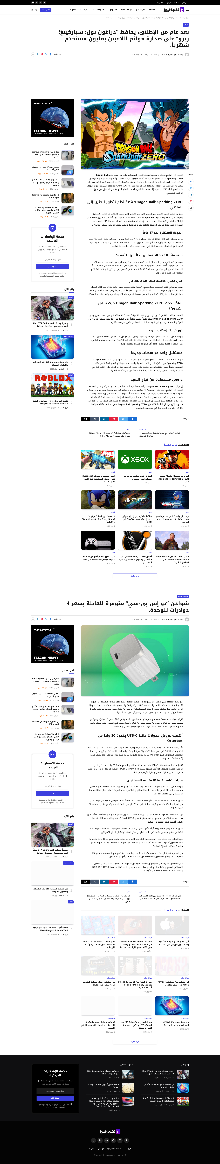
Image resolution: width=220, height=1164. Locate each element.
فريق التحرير (172, 54)
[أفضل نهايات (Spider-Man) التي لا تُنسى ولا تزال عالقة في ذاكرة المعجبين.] (135, 540)
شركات (85, 9)
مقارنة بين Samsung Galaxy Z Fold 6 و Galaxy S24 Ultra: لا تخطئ (45, 154)
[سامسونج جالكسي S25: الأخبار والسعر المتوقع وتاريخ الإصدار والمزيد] (67, 183)
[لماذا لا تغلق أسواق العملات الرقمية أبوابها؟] (128, 1088)
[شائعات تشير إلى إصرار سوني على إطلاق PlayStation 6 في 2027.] (135, 499)
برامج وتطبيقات (99, 9)
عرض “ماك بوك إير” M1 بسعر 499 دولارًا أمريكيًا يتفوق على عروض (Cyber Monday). (109, 434)
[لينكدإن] (38, 54)
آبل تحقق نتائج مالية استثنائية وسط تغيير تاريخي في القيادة (174, 943)
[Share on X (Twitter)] (46, 54)
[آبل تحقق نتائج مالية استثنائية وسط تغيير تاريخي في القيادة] (172, 925)
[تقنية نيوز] (173, 10)
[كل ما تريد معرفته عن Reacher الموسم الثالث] (67, 198)
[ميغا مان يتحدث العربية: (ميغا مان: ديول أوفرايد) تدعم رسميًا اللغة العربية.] (172, 499)
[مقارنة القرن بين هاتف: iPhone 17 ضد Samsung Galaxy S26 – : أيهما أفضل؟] (135, 965)
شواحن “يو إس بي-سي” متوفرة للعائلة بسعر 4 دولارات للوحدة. (160, 434)
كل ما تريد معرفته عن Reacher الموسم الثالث (45, 196)
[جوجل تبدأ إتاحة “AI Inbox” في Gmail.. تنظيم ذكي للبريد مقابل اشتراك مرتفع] (135, 1005)
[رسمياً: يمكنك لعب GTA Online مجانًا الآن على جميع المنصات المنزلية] (52, 308)
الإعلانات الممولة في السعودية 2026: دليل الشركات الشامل (103, 1072)
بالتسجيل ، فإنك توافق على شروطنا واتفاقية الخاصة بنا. (52, 274)
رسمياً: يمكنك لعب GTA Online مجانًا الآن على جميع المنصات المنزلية (50, 325)
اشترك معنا (46, 9)
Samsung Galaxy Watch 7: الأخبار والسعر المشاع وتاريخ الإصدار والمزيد (46, 210)
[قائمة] (187, 10)
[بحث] (32, 10)
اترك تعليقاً (135, 576)
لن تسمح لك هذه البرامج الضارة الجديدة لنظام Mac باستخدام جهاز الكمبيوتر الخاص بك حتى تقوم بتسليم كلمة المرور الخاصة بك (104, 1102)
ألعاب (186, 25)
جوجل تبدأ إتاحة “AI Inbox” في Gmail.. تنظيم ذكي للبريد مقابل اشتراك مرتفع (136, 1025)
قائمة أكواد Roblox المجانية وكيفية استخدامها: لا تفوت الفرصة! (50, 402)
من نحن (184, 2)
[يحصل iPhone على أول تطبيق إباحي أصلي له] (67, 170)
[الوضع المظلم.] (36, 10)
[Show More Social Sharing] (33, 54)
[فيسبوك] (190, 181)
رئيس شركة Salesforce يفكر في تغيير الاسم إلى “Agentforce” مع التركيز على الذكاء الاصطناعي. (160, 897)
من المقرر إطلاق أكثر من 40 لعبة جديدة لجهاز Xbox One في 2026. (98, 558)
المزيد (73, 9)
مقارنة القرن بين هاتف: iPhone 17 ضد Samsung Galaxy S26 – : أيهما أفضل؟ (135, 985)
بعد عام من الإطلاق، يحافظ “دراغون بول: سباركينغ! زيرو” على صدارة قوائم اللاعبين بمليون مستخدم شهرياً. (108, 898)
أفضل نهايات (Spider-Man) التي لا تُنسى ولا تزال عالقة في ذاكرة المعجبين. (135, 559)
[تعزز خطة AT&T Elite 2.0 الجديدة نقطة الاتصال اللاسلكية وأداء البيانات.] (98, 925)
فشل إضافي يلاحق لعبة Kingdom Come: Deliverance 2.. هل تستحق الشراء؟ (172, 559)
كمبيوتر (113, 9)
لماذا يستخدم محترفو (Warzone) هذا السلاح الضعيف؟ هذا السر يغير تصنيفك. (98, 479)
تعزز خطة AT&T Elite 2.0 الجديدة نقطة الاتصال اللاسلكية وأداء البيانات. (98, 944)
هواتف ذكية (126, 9)
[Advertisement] (110, 76)
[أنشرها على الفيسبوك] (50, 54)
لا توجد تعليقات (135, 54)
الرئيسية (153, 9)
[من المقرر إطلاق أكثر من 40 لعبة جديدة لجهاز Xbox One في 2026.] (98, 540)
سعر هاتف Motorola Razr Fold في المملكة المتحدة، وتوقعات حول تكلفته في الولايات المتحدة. (135, 944)
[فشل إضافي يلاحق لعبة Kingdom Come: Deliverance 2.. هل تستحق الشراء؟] (172, 540)
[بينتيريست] (42, 54)
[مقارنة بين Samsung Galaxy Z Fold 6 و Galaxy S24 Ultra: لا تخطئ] (67, 155)
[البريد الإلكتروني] (190, 207)
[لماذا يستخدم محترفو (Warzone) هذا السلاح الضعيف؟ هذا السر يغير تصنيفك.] (98, 459)
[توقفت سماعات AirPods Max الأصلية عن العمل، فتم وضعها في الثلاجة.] (98, 1005)
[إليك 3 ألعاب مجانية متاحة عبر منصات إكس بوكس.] (135, 459)
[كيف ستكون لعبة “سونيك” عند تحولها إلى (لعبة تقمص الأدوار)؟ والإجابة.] (98, 499)
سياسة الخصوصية (172, 2)
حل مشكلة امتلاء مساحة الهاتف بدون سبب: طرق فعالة (98, 983)
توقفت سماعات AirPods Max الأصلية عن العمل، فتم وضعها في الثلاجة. (98, 1025)
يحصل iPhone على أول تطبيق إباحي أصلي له (45, 168)
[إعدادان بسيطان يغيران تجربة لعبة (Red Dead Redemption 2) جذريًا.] (172, 459)
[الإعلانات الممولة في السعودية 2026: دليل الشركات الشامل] (128, 1074)
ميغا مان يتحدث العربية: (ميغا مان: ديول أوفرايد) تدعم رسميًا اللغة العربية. (172, 519)
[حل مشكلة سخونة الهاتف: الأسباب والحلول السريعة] (52, 347)
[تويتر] (190, 188)
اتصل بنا (160, 2)
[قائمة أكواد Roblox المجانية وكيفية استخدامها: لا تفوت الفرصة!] (52, 385)
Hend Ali (61, 369)
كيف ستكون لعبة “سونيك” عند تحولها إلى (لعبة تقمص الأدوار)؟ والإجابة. (98, 519)
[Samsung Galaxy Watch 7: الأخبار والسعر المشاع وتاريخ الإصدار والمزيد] (67, 210)
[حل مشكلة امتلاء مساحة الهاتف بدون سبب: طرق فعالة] (98, 965)
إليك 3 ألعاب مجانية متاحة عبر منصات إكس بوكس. (137, 477)
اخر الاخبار (140, 9)
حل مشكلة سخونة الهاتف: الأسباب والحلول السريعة (50, 363)
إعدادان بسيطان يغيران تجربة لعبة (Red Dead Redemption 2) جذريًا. (173, 479)
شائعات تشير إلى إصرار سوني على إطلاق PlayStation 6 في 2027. (137, 519)
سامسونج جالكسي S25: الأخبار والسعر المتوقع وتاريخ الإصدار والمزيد (45, 182)
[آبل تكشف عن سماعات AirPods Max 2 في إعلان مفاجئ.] (172, 965)
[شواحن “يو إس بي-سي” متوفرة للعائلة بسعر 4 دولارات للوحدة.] (135, 660)
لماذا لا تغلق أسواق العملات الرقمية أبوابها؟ (103, 1086)
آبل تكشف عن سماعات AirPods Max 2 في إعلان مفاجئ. (173, 983)
